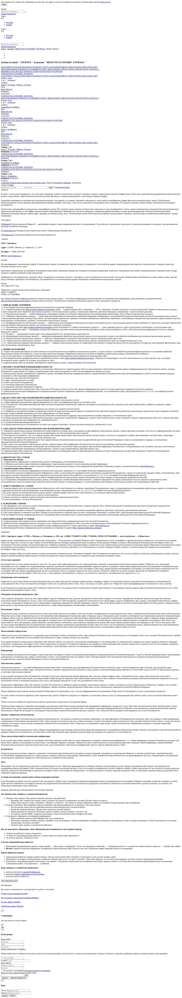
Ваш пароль (6, 963)
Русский (9, 23)
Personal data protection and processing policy (28, 183)
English (9, 25)
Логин (3, 990)
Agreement (5, 183)
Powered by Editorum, (62, 183)
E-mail (3, 960)
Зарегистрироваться (18, 978)
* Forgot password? (62, 187)
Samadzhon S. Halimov (10, 107)
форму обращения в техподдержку (29, 874)
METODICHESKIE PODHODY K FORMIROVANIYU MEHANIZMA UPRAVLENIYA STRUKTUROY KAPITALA (50, 69)
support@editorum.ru (31, 872)
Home (3, 49)
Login (51, 187)
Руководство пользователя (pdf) (14, 894)
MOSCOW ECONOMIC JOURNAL (30, 49)
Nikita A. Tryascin (23, 85)
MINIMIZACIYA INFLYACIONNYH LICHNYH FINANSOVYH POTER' (32, 71)
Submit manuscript (8, 14)
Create (10, 185)
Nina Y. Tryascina (8, 85)
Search (3, 9)
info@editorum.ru (15, 256)
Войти (13, 996)
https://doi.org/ (6, 89)
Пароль (4, 993)
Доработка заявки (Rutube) (12, 906)
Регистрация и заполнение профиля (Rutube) (20, 898)
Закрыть (5, 978)
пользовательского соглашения (37, 971)
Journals (10, 49)
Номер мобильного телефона (13, 949)
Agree (4, 4)
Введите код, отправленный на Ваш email (18, 973)
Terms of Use (105, 2)
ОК (26, 975)
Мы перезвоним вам (9, 881)
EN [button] (2, 18)
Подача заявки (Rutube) (11, 902)
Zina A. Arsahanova (9, 129)
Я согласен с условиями (13, 971)
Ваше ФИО (6, 939)
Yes (2, 927)
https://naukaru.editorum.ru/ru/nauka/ (15, 301)
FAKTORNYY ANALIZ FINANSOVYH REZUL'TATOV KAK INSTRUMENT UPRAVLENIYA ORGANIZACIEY (49, 67)
